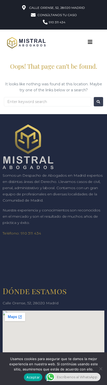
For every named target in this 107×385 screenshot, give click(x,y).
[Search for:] (47, 101)
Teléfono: (11, 233)
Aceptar (33, 377)
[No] (100, 368)
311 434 (34, 233)
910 (24, 233)
